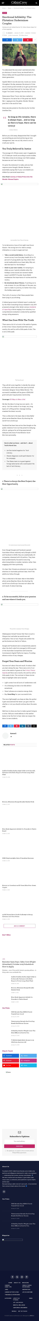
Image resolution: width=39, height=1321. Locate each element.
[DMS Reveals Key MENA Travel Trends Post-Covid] (6, 1014)
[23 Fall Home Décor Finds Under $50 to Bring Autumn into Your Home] (19, 902)
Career (7, 1285)
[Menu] (3, 3)
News (4, 13)
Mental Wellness (19, 1305)
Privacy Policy (16, 1152)
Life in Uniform (27, 1292)
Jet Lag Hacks (18, 1302)
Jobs (6, 1289)
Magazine (25, 1282)
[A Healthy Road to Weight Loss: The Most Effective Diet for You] (6, 1033)
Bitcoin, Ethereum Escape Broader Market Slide (18, 802)
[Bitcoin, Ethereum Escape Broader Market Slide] (19, 789)
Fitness (15, 1300)
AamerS (10, 33)
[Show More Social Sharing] (35, 39)
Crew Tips (8, 1287)
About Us (17, 1282)
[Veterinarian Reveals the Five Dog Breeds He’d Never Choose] (6, 1023)
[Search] (36, 3)
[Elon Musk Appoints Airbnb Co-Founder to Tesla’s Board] (19, 817)
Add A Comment (19, 926)
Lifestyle (16, 1298)
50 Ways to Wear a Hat (17, 399)
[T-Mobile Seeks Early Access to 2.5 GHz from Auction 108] (6, 1042)
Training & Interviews (12, 1294)
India (30, 1298)
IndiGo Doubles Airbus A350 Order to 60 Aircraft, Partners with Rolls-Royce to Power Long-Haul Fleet (18, 772)
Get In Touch (22, 1311)
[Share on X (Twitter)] (17, 39)
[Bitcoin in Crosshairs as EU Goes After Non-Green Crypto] (19, 873)
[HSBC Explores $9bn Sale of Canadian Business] (19, 846)
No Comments (14, 35)
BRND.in (32, 1315)
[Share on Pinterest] (28, 39)
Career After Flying (12, 1292)
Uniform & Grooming (20, 1307)
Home (10, 1282)
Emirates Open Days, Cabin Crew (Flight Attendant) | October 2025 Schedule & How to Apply (19, 964)
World (14, 1311)
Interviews (26, 1287)
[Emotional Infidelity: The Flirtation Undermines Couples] (19, 55)
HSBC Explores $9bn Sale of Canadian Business (18, 858)
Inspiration (26, 1289)
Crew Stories (27, 1285)
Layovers (8, 1298)
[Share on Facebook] (7, 39)
